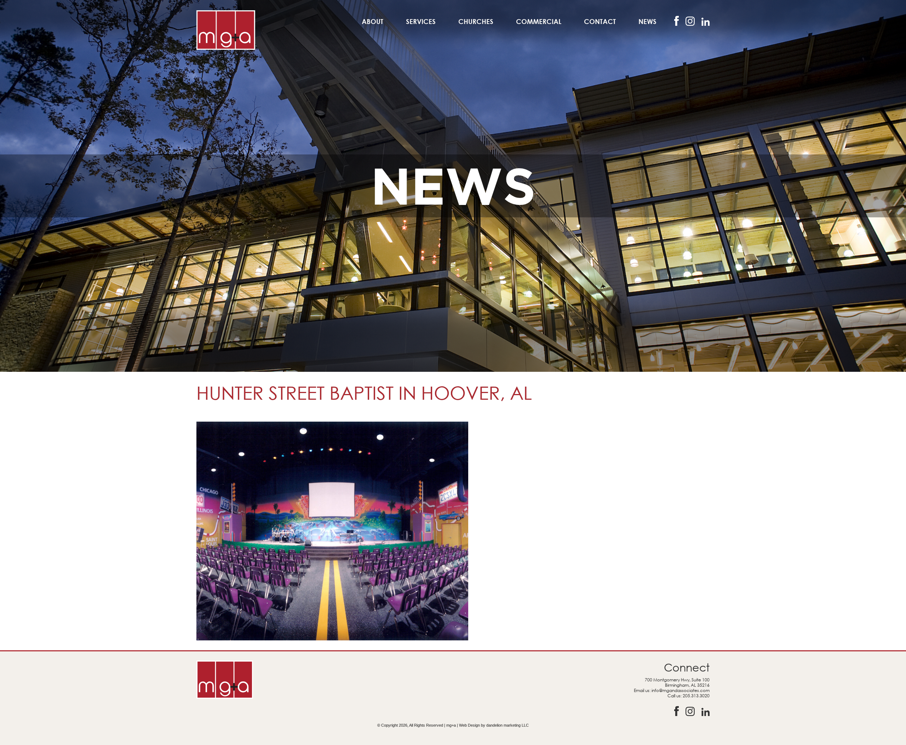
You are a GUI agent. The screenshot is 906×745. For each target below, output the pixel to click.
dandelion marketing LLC (507, 725)
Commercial (538, 21)
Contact (600, 21)
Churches (475, 21)
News (647, 21)
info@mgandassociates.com (681, 690)
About (372, 21)
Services (421, 21)
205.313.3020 (696, 696)
